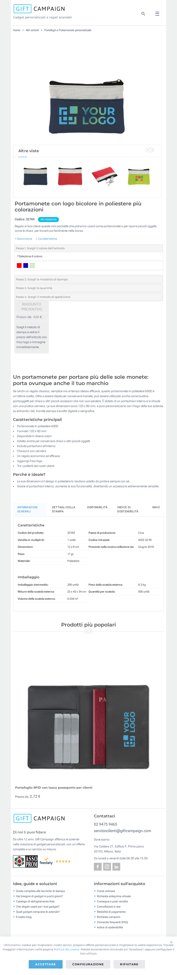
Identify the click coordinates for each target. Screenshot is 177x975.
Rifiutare (129, 964)
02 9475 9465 (105, 824)
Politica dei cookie (66, 949)
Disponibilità (97, 507)
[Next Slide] (152, 150)
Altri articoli (32, 30)
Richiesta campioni (108, 917)
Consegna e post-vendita (112, 901)
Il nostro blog (24, 917)
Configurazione (88, 964)
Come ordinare (106, 891)
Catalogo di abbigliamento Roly (35, 901)
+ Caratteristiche (46, 238)
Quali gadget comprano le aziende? (38, 911)
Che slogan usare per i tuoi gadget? (37, 906)
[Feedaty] (55, 861)
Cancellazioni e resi (108, 906)
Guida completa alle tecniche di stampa (40, 891)
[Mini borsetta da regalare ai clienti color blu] (87, 93)
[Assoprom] (26, 861)
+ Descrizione (23, 238)
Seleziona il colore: (30, 256)
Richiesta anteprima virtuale (114, 896)
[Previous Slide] (147, 150)
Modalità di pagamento (111, 911)
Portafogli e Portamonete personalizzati (67, 30)
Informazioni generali (27, 509)
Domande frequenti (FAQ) (112, 922)
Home (16, 30)
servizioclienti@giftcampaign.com (122, 830)
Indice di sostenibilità (127, 509)
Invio (156, 507)
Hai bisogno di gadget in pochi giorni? (39, 896)
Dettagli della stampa (63, 509)
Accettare (45, 964)
